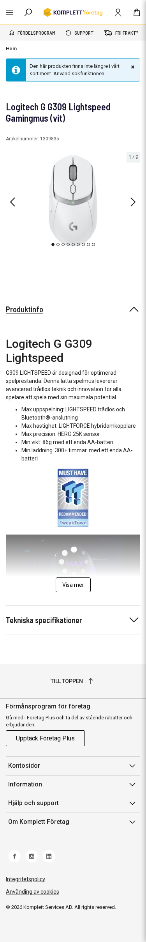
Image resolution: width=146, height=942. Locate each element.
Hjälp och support (33, 803)
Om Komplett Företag (38, 821)
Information (25, 784)
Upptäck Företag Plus (45, 738)
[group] (73, 201)
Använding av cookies (32, 892)
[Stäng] (132, 66)
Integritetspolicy (25, 879)
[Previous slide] (12, 202)
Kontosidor (24, 765)
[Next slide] (133, 202)
